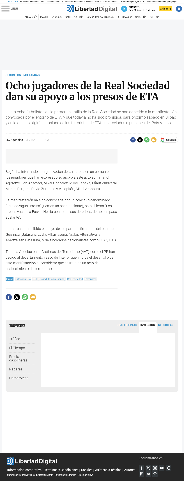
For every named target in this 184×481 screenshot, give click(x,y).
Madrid (44, 16)
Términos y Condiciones (61, 470)
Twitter (148, 468)
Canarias (57, 16)
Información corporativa (24, 470)
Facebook (141, 468)
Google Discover (168, 468)
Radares (15, 369)
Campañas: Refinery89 (18, 474)
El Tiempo (17, 348)
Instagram (155, 468)
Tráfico (14, 339)
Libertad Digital (73, 461)
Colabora (165, 9)
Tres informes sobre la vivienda (79, 2)
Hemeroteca (18, 378)
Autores (129, 470)
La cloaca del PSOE (54, 2)
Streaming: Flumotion (65, 474)
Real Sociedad (75, 279)
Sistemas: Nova (85, 474)
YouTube (161, 468)
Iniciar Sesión (179, 9)
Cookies (86, 470)
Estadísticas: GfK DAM (42, 474)
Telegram (148, 474)
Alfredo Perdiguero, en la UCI (132, 2)
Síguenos (171, 140)
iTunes (155, 474)
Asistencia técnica (108, 470)
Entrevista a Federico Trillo (32, 2)
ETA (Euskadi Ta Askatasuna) (49, 279)
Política (154, 16)
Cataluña (140, 16)
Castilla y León (74, 16)
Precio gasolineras (18, 358)
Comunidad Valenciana (100, 16)
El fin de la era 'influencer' (106, 2)
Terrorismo (90, 279)
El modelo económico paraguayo (161, 2)
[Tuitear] (140, 140)
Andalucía (31, 16)
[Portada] (91, 8)
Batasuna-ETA (23, 279)
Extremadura (124, 16)
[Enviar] (147, 140)
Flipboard (141, 474)
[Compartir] (133, 140)
